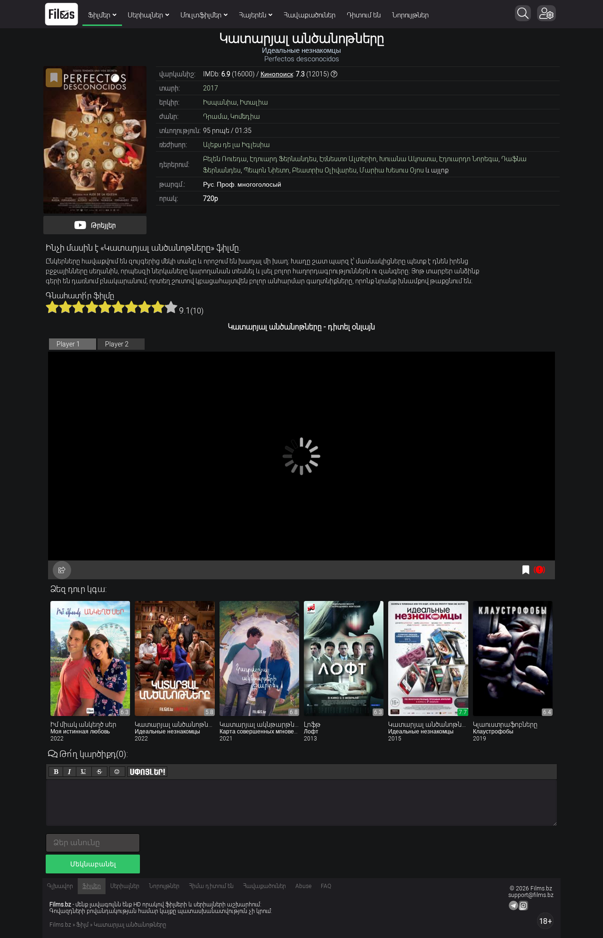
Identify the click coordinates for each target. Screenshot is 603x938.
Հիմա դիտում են (211, 886)
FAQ (326, 886)
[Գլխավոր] (61, 14)
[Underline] (84, 771)
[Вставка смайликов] (117, 771)
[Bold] (56, 771)
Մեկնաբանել (93, 864)
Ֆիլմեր (99, 15)
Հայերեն (252, 15)
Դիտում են (364, 15)
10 (171, 306)
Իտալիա (254, 102)
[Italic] (69, 771)
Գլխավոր (60, 886)
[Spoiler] (147, 771)
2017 (210, 88)
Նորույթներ (410, 15)
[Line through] (99, 771)
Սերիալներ (145, 15)
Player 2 (117, 344)
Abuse (303, 886)
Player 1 (68, 344)
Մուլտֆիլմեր (200, 15)
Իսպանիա (220, 102)
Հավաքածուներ (309, 15)
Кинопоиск (277, 74)
